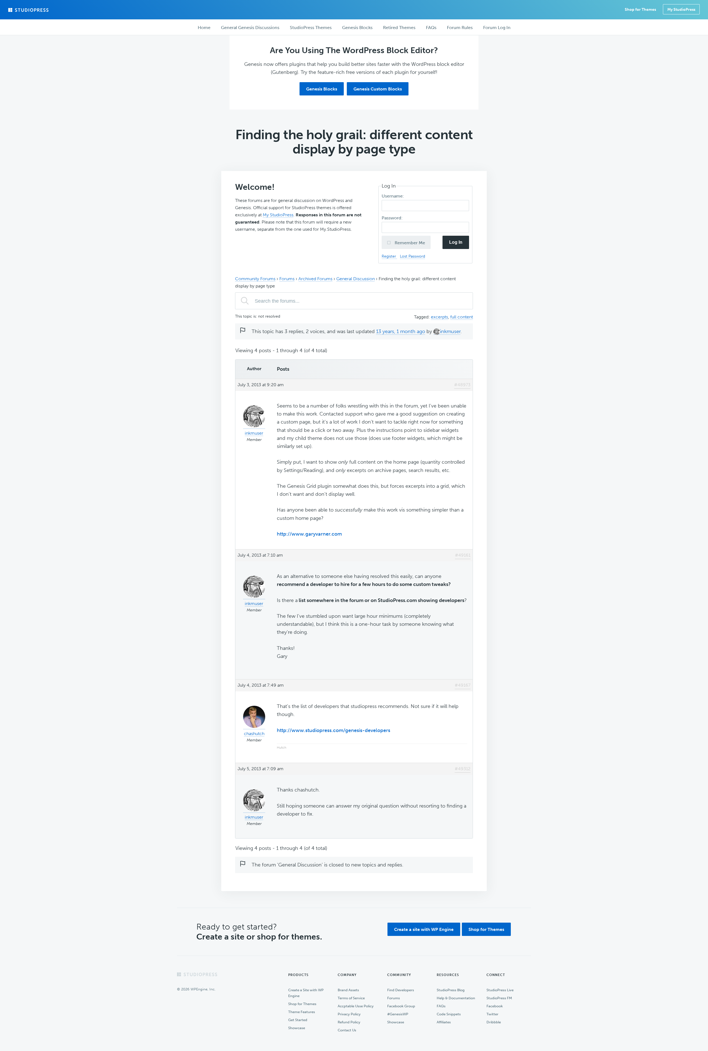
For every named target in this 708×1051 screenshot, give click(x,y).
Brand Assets (348, 990)
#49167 (462, 685)
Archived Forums (315, 278)
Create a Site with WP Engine (306, 993)
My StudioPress (681, 9)
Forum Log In (497, 27)
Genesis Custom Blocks (377, 89)
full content (461, 317)
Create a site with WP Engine (424, 929)
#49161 (462, 555)
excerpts (439, 317)
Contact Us (347, 1030)
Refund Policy (349, 1022)
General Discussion (355, 278)
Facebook (494, 1006)
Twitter (492, 1014)
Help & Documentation (456, 998)
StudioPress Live (500, 990)
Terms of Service (351, 998)
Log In (455, 242)
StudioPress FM (499, 998)
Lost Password (412, 256)
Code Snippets (449, 1014)
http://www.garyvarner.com (309, 534)
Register (389, 256)
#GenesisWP (397, 1014)
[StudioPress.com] (29, 10)
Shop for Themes (486, 929)
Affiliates (444, 1022)
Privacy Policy (349, 1014)
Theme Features (301, 1012)
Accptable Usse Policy (356, 1006)
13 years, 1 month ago (400, 331)
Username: (393, 196)
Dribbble (493, 1022)
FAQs (441, 1006)
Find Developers (400, 990)
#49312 (462, 768)
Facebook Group (401, 1006)
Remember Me (409, 242)
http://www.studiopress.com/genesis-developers (333, 730)
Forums (287, 278)
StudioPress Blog (451, 990)
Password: (393, 217)
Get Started (297, 1020)
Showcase (296, 1028)
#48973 (462, 384)
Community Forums (255, 278)
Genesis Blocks (321, 89)
